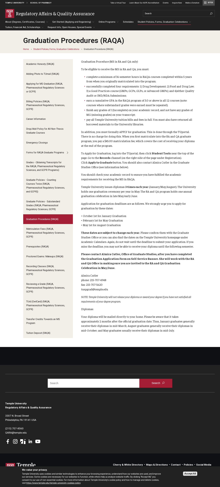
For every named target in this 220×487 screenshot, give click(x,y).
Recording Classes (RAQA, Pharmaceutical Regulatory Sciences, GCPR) (45, 270)
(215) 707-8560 (14, 428)
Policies (188, 464)
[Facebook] (7, 441)
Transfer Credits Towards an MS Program (43, 321)
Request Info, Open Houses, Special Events (70, 27)
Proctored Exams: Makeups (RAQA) (44, 256)
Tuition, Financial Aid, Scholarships (22, 27)
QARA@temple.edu (16, 432)
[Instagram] (15, 441)
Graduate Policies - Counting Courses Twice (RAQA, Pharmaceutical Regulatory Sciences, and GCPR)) (45, 186)
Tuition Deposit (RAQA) (38, 333)
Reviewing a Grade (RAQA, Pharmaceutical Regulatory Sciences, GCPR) (45, 288)
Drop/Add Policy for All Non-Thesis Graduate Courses (44, 130)
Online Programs (107, 22)
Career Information (36, 119)
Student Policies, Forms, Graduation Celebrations (163, 22)
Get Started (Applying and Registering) (71, 22)
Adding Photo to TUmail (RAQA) (42, 73)
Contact (176, 464)
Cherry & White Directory (128, 464)
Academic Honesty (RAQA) (40, 64)
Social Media (203, 464)
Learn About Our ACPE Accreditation (144, 3)
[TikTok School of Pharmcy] (22, 441)
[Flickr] (45, 441)
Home (26, 49)
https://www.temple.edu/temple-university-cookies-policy (53, 483)
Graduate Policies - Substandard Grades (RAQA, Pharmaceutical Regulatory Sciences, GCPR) (43, 205)
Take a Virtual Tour (118, 3)
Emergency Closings (37, 142)
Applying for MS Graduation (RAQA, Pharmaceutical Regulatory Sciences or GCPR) (45, 87)
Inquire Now (177, 3)
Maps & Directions (157, 464)
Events (166, 3)
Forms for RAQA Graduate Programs (45, 152)
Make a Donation (192, 3)
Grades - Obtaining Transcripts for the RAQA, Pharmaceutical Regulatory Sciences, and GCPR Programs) (45, 166)
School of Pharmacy (40, 3)
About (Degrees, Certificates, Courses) (25, 22)
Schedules (128, 22)
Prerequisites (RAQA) (37, 246)
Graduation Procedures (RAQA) (42, 219)
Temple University (14, 3)
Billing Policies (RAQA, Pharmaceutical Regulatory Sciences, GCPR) (45, 105)
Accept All (190, 473)
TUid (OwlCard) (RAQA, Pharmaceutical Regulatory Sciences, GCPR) (45, 305)
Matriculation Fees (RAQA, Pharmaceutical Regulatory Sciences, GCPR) (45, 232)
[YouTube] (37, 441)
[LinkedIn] (30, 441)
